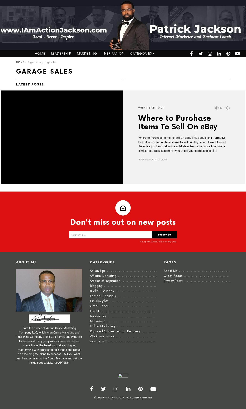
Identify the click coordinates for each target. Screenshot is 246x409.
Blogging (96, 286)
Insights (95, 311)
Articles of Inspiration (105, 281)
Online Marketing (102, 326)
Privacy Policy (173, 281)
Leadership (61, 54)
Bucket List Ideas (102, 291)
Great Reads (99, 306)
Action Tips (98, 271)
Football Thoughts (103, 296)
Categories (141, 54)
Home (40, 54)
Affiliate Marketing (103, 276)
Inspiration (114, 54)
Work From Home (151, 108)
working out (98, 341)
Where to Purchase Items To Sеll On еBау (177, 123)
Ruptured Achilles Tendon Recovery (115, 331)
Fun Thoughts (99, 301)
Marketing (87, 54)
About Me (171, 271)
